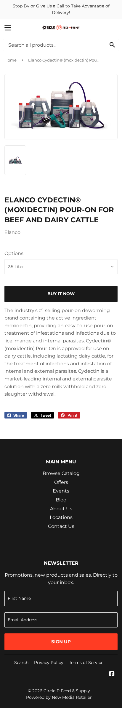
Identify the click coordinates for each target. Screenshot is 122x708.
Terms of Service (86, 662)
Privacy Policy (48, 662)
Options (13, 253)
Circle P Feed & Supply (67, 690)
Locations (61, 517)
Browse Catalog (61, 473)
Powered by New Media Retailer (59, 697)
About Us (61, 509)
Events (61, 491)
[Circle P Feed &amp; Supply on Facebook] (112, 674)
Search (21, 662)
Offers (61, 482)
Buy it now (61, 293)
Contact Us (61, 526)
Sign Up (61, 641)
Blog (61, 500)
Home (10, 60)
